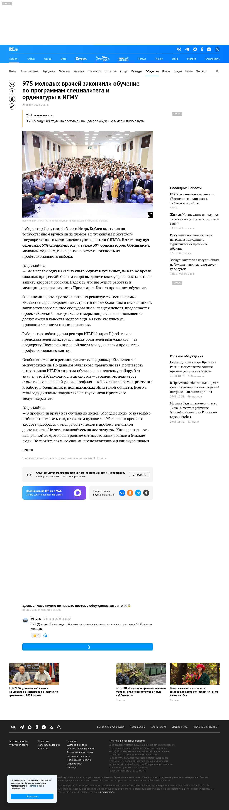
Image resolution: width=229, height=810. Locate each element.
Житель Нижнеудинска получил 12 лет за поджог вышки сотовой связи (194, 219)
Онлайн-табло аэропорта (81, 748)
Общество (152, 71)
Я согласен (32, 796)
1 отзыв (174, 700)
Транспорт (94, 71)
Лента (12, 71)
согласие (34, 785)
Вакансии (43, 748)
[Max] (195, 49)
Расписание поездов (78, 756)
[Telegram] (187, 49)
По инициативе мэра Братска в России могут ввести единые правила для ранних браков (193, 366)
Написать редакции (49, 744)
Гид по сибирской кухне (110, 726)
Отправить (139, 474)
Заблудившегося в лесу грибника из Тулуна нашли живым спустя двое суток (195, 264)
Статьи (31, 58)
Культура (136, 71)
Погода (142, 58)
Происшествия (29, 71)
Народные (48, 71)
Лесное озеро (180, 726)
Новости (13, 58)
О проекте (43, 741)
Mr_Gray (36, 618)
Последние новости (186, 188)
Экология (111, 71)
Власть (166, 71)
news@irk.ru (107, 792)
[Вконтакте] (179, 49)
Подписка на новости (79, 759)
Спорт (124, 71)
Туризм (159, 58)
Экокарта (72, 741)
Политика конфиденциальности (127, 740)
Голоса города (158, 726)
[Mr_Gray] (25, 621)
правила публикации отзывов (42, 609)
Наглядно (72, 767)
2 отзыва (121, 700)
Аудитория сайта (18, 744)
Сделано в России (77, 744)
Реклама (191, 58)
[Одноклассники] (202, 49)
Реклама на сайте (18, 741)
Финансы (64, 71)
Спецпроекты (212, 58)
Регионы (79, 71)
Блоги (189, 71)
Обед (175, 58)
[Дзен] (209, 49)
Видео (178, 71)
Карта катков (137, 726)
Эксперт (201, 71)
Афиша (48, 58)
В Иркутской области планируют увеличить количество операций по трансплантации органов (194, 387)
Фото (64, 58)
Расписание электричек (80, 752)
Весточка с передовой (206, 726)
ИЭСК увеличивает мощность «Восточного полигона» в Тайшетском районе (192, 198)
